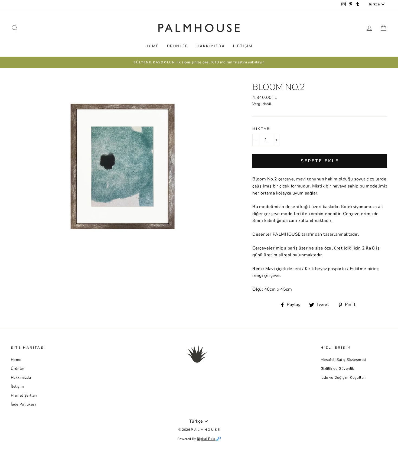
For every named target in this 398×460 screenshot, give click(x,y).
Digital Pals (206, 439)
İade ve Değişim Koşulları (343, 377)
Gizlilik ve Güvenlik (337, 368)
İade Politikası (23, 404)
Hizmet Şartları (24, 395)
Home (152, 46)
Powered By (187, 439)
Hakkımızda (211, 46)
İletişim (243, 46)
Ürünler (177, 46)
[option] (199, 62)
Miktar (261, 129)
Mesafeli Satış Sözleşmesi (343, 359)
